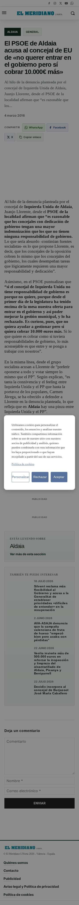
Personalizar (20, 477)
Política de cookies (23, 464)
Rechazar (40, 477)
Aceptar (59, 477)
